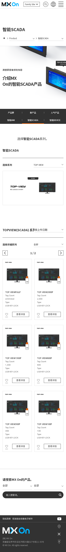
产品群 (11, 112)
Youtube (59, 519)
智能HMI (11, 120)
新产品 (33, 112)
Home (4, 38)
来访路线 (59, 526)
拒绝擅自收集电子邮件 (22, 518)
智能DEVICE (55, 120)
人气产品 (55, 112)
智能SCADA (33, 120)
